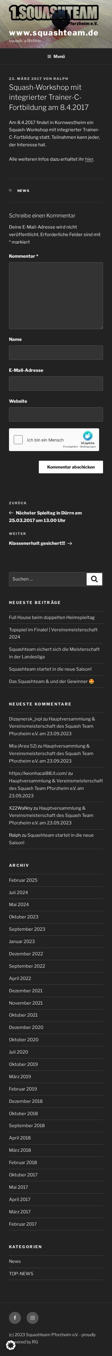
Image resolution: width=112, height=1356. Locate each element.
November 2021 (26, 1003)
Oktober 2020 (24, 1039)
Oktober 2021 (23, 1015)
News (23, 191)
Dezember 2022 (26, 954)
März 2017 (20, 1212)
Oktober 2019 (23, 1064)
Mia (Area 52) (23, 746)
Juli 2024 (18, 892)
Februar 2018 (23, 1162)
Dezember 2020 (26, 1027)
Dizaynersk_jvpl (25, 719)
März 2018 (20, 1150)
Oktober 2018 (23, 1113)
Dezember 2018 (26, 1101)
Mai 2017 (18, 1187)
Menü (59, 56)
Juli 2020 (18, 1052)
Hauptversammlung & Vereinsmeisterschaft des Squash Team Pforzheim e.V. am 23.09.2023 (52, 726)
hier (89, 159)
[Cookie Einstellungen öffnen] (11, 1348)
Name (15, 339)
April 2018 (20, 1138)
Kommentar (23, 256)
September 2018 (27, 1125)
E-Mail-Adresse (26, 370)
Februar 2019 (23, 1089)
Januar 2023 (22, 941)
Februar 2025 (23, 880)
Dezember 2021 (25, 990)
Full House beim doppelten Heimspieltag (52, 617)
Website (18, 401)
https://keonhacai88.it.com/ (38, 773)
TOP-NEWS (21, 1273)
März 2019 (20, 1076)
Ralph (60, 79)
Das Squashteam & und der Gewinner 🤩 (51, 681)
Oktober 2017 (23, 1175)
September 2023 (27, 929)
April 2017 (19, 1199)
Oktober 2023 (24, 917)
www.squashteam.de (54, 32)
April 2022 (20, 978)
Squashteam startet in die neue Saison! (50, 669)
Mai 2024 (19, 904)
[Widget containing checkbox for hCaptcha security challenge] (54, 439)
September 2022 (27, 966)
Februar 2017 (23, 1224)
